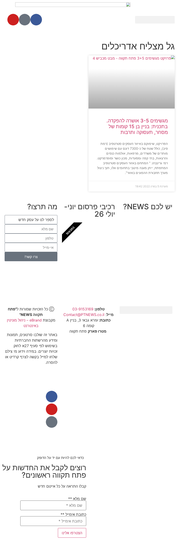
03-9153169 (82, 309)
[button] (155, 20)
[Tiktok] (24, 19)
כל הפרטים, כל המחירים (89, 282)
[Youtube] (13, 19)
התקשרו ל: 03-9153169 (146, 269)
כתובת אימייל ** (73, 515)
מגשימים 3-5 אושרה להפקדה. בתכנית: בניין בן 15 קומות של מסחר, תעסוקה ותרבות (137, 126)
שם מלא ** (77, 499)
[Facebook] (36, 19)
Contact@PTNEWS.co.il (83, 314)
